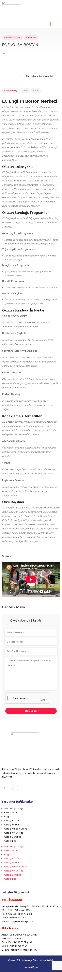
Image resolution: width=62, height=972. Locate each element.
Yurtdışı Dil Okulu (13, 820)
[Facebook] (4, 788)
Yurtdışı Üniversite (13, 832)
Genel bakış (10, 90)
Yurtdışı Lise (10, 840)
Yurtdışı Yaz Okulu (13, 824)
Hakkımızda (10, 812)
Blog (6, 816)
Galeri (25, 90)
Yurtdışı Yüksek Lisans (15, 828)
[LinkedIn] (12, 788)
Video (36, 90)
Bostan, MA (31, 37)
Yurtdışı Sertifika (12, 836)
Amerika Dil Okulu (12, 37)
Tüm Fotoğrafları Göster (37, 76)
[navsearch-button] (58, 4)
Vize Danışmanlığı (13, 808)
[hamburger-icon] (47, 24)
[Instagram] (20, 788)
